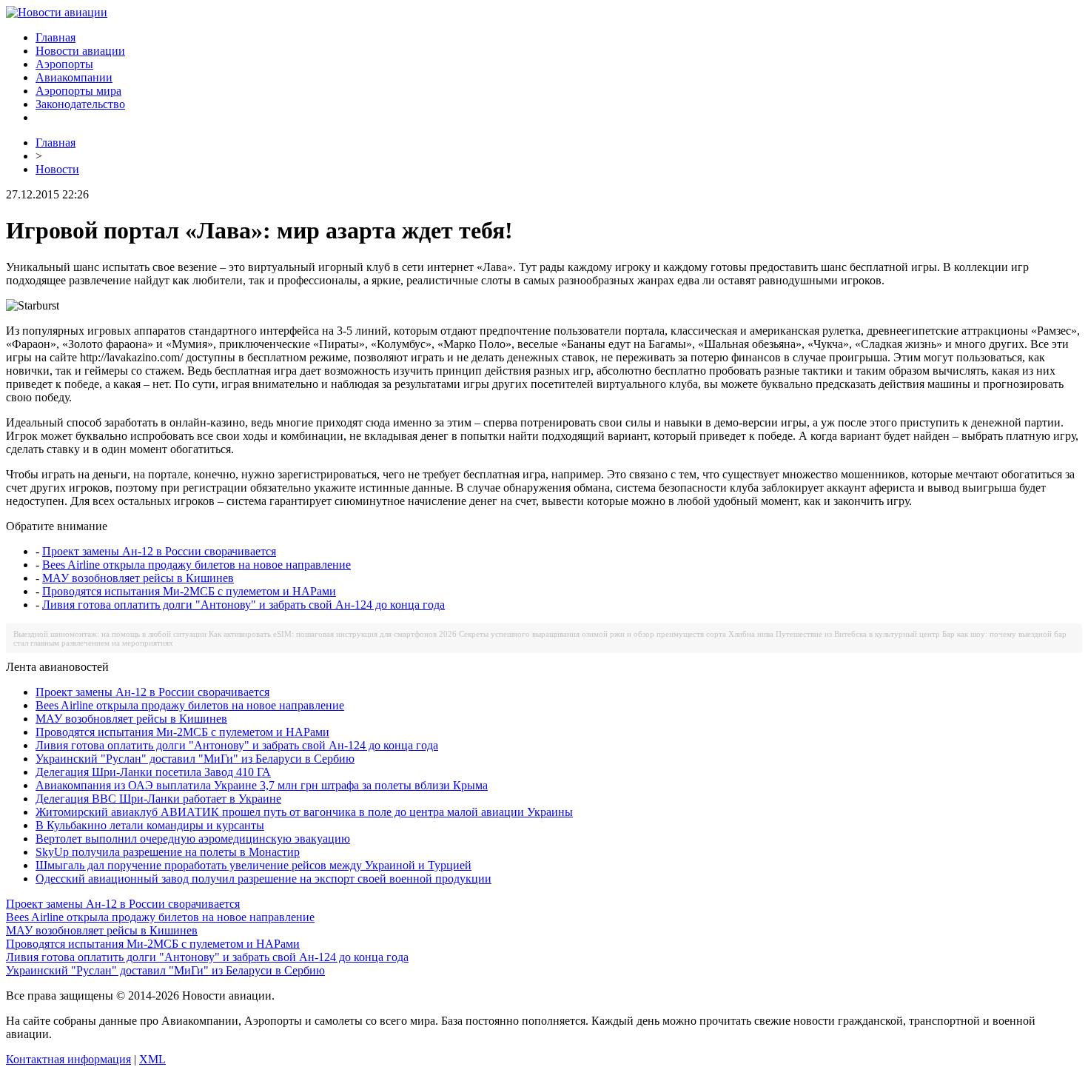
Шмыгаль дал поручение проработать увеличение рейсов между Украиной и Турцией (253, 865)
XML (152, 1059)
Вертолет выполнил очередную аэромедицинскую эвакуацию (193, 838)
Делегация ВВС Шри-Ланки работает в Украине (158, 798)
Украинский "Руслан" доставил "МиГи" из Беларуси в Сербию (195, 758)
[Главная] (56, 12)
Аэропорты (64, 64)
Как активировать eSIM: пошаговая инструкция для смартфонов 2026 (333, 633)
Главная (55, 37)
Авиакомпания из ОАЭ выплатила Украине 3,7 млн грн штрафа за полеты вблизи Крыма (262, 785)
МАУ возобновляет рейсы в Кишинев (138, 578)
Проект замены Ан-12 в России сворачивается (159, 551)
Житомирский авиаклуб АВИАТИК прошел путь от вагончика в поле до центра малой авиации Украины (304, 812)
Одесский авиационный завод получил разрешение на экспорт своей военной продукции (263, 878)
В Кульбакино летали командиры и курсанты (150, 825)
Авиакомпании (74, 77)
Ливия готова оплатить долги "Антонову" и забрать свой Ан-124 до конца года (243, 604)
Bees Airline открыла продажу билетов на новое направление (196, 564)
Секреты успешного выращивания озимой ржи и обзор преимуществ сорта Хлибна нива (616, 633)
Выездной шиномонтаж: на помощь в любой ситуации (109, 633)
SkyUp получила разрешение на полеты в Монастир (168, 852)
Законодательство (80, 104)
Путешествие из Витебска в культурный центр (858, 633)
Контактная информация (68, 1059)
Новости (57, 169)
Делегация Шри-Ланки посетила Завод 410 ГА (153, 772)
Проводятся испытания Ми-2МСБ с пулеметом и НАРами (189, 591)
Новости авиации (80, 50)
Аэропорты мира (78, 90)
